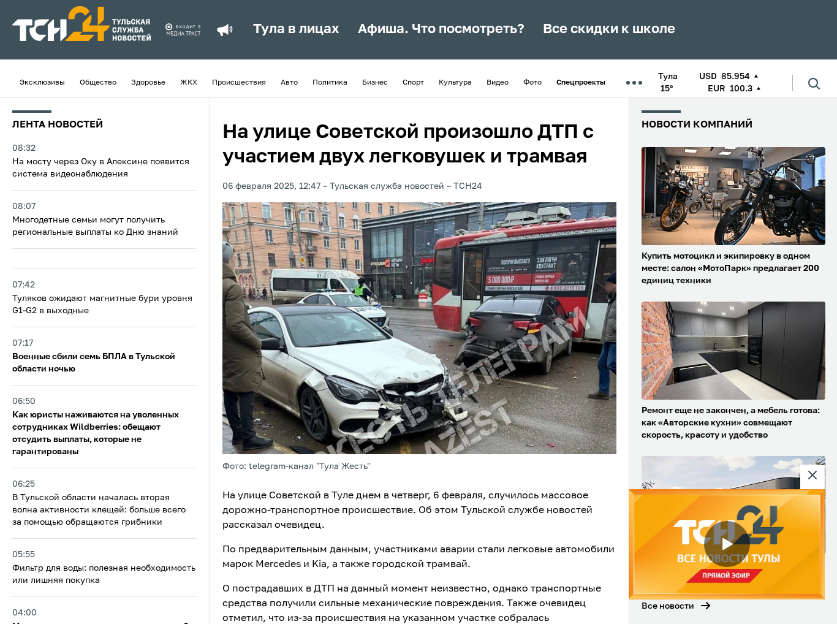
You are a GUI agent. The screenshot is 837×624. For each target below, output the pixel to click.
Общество (98, 82)
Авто (289, 82)
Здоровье (148, 82)
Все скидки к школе (609, 29)
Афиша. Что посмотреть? (441, 29)
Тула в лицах (296, 29)
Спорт (413, 82)
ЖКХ (188, 82)
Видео (498, 82)
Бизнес (375, 82)
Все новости (668, 606)
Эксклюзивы (42, 82)
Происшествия (239, 82)
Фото (532, 82)
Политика (329, 82)
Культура (455, 82)
